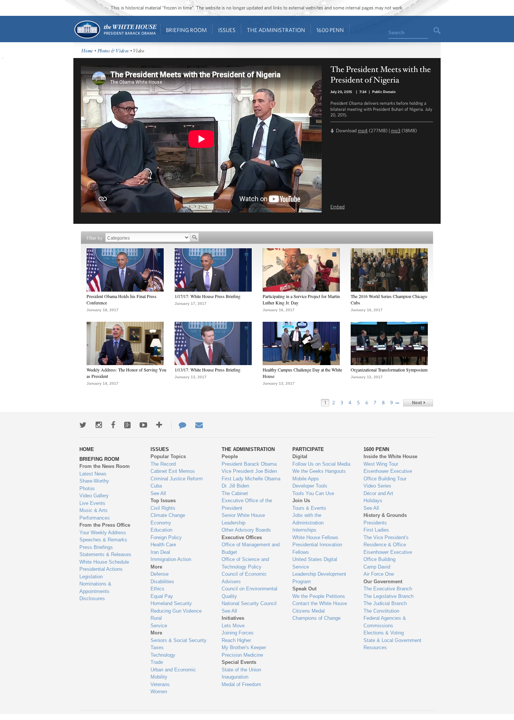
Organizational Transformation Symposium (389, 370)
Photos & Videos (113, 51)
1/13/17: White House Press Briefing (207, 370)
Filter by (94, 238)
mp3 (395, 130)
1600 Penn (330, 30)
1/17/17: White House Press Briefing (207, 296)
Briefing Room (186, 30)
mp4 (363, 130)
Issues (227, 30)
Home (115, 30)
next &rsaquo (418, 403)
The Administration (276, 30)
